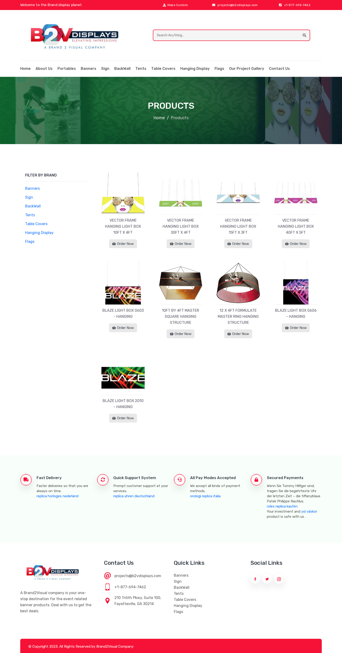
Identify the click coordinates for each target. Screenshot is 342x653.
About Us (44, 68)
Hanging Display (195, 68)
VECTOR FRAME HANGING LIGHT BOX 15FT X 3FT (238, 226)
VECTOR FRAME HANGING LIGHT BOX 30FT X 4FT (181, 226)
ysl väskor (309, 511)
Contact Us (279, 68)
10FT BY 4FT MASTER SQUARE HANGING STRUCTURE (180, 316)
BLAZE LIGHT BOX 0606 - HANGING (296, 313)
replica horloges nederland (57, 496)
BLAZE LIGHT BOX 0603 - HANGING (123, 313)
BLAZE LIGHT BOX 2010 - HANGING (123, 404)
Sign (105, 68)
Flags (219, 68)
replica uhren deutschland (133, 496)
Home (159, 117)
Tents (140, 68)
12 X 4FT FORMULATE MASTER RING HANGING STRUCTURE (238, 316)
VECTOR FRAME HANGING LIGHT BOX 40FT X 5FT (296, 226)
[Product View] (123, 209)
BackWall (122, 68)
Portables (66, 68)
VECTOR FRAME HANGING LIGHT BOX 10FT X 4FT (123, 226)
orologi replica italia (205, 496)
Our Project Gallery (246, 68)
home (25, 68)
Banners (88, 68)
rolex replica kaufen (282, 506)
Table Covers (163, 68)
